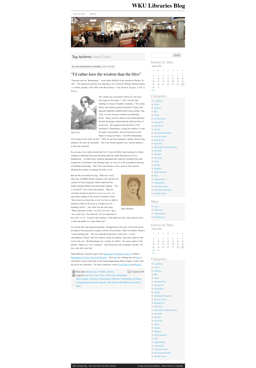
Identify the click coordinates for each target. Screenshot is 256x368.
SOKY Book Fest (160, 172)
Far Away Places (160, 118)
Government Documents (162, 133)
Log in (156, 206)
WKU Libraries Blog (158, 5)
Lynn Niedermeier (82, 66)
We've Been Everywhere (162, 190)
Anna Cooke (110, 275)
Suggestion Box (159, 179)
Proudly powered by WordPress (149, 366)
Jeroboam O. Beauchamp (121, 278)
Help (93, 14)
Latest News (158, 143)
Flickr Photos (159, 125)
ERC (155, 111)
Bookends (157, 108)
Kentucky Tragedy (98, 282)
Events (156, 115)
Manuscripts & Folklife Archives (117, 253)
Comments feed (159, 213)
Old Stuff (157, 154)
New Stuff (157, 150)
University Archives (161, 186)
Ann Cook (89, 275)
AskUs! (157, 104)
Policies (79, 14)
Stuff (155, 175)
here (115, 257)
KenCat (138, 264)
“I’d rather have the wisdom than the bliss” (106, 74)
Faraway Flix (158, 122)
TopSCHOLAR (124, 264)
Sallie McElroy (124, 282)
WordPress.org (159, 217)
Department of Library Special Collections (89, 257)
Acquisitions (158, 101)
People (156, 161)
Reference (157, 168)
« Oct (153, 90)
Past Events (158, 158)
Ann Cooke (99, 275)
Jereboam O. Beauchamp (99, 278)
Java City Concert (160, 136)
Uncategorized (159, 182)
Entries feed (158, 210)
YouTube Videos (160, 193)
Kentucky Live (159, 140)
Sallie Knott (112, 282)
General (157, 129)
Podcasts (157, 165)
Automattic (179, 366)
